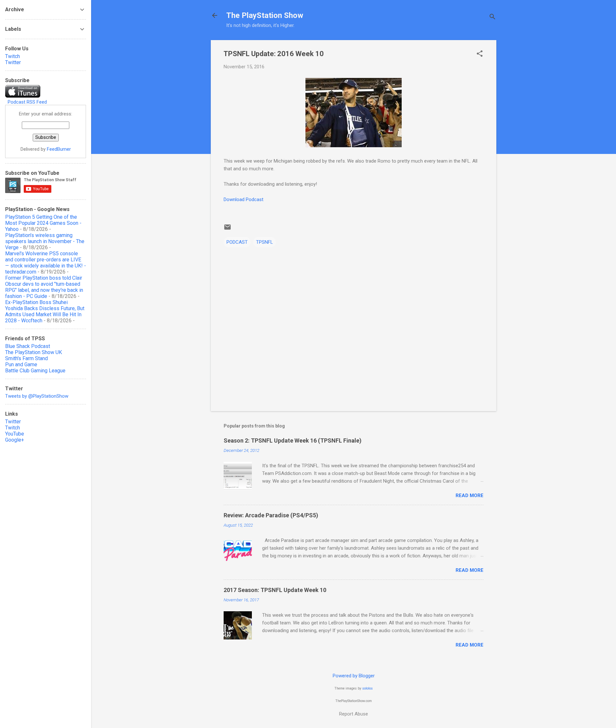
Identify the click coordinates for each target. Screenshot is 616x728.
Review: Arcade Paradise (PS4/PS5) (271, 515)
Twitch (12, 56)
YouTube (14, 434)
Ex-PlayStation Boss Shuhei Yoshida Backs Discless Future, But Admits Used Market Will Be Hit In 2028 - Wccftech (44, 311)
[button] (479, 54)
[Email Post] (227, 229)
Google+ (14, 440)
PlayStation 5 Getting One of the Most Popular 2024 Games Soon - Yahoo (43, 223)
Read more (469, 495)
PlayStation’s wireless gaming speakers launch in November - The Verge (44, 241)
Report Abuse (353, 714)
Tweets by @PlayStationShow (36, 396)
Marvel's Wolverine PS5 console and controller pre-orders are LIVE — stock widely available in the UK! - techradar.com (45, 262)
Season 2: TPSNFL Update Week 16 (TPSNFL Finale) (293, 440)
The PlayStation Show (264, 15)
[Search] (492, 17)
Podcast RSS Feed (27, 102)
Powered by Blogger (354, 676)
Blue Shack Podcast (27, 346)
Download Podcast (243, 199)
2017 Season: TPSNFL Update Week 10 (275, 590)
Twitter (13, 62)
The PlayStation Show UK (33, 352)
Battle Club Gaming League (35, 371)
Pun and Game (21, 364)
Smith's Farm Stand (26, 358)
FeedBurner (59, 149)
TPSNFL (264, 242)
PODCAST (237, 242)
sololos (367, 688)
